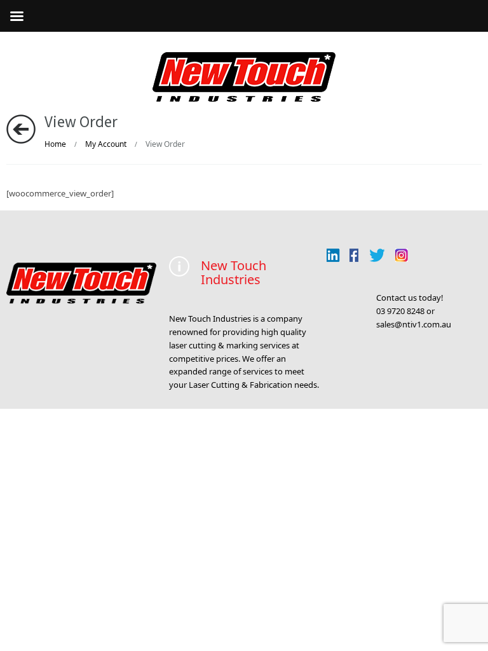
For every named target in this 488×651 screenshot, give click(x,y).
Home (55, 144)
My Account (105, 144)
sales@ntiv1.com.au (413, 324)
